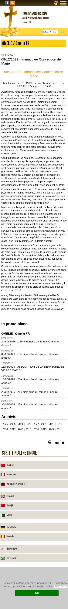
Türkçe (10, 465)
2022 (36, 424)
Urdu (9, 515)
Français (11, 474)
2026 (5, 424)
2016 (20, 429)
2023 (28, 424)
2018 (5, 429)
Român (10, 536)
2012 (51, 429)
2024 (20, 424)
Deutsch (11, 527)
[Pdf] (44, 443)
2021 (43, 424)
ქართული (12, 548)
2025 (12, 424)
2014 (36, 429)
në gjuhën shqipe (16, 484)
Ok (37, 592)
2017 (12, 429)
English (10, 496)
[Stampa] (50, 443)
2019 (59, 424)
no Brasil (11, 558)
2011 (59, 429)
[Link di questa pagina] (63, 443)
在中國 (10, 505)
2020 (51, 424)
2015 (28, 429)
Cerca (63, 32)
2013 (43, 429)
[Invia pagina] (57, 443)
